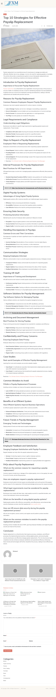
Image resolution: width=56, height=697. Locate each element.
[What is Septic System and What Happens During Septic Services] (45, 596)
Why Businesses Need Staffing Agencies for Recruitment (27, 602)
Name (5, 635)
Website (31, 641)
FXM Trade (23, 688)
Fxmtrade (5, 670)
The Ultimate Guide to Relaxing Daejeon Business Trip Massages (28, 161)
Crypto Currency (7, 663)
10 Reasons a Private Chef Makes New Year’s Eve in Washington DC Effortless (9, 603)
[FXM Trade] (11, 3)
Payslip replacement (8, 88)
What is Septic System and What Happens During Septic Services (44, 603)
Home (5, 11)
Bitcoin (4, 661)
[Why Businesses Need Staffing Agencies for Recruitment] (27, 596)
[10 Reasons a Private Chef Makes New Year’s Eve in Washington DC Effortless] (10, 596)
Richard (7, 25)
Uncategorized (6, 678)
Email (5, 641)
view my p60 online (36, 504)
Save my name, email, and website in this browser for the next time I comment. (23, 646)
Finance (5, 666)
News (9, 11)
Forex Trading (6, 668)
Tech (4, 675)
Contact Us (52, 688)
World (4, 680)
